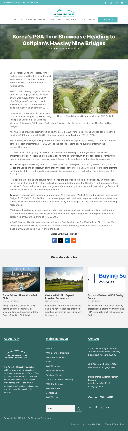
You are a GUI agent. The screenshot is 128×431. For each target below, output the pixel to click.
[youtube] (122, 3)
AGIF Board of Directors (57, 353)
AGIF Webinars (53, 388)
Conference (87, 20)
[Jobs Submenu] (63, 19)
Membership (39, 20)
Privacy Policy (77, 424)
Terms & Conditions (114, 424)
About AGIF (24, 20)
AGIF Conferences (54, 384)
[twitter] (111, 3)
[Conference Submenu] (94, 19)
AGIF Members (53, 366)
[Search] (78, 408)
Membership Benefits (56, 357)
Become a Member (55, 370)
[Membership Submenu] (46, 19)
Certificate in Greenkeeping (59, 379)
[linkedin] (117, 3)
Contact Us (51, 393)
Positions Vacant (54, 375)
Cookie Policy (95, 424)
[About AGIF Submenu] (31, 19)
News (52, 20)
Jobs (59, 20)
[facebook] (106, 3)
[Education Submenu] (78, 19)
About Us (50, 348)
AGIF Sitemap (52, 397)
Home (14, 20)
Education (71, 20)
